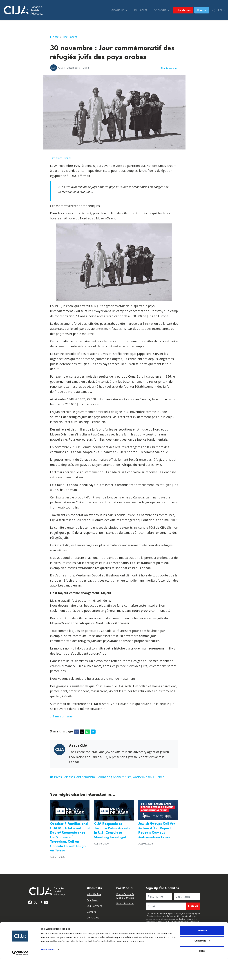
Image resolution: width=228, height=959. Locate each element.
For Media (159, 10)
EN (220, 10)
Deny (202, 950)
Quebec (158, 777)
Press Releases (125, 903)
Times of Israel (60, 158)
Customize (200, 940)
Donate (201, 10)
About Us (118, 10)
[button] (213, 10)
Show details (48, 949)
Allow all (202, 930)
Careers (91, 912)
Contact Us (93, 917)
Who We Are (94, 894)
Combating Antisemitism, (114, 777)
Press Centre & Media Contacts (125, 896)
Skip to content (169, 68)
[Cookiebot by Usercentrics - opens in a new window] (20, 953)
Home (54, 37)
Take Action (182, 10)
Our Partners (94, 906)
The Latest (139, 10)
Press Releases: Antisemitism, (75, 777)
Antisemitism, (142, 777)
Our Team (92, 900)
